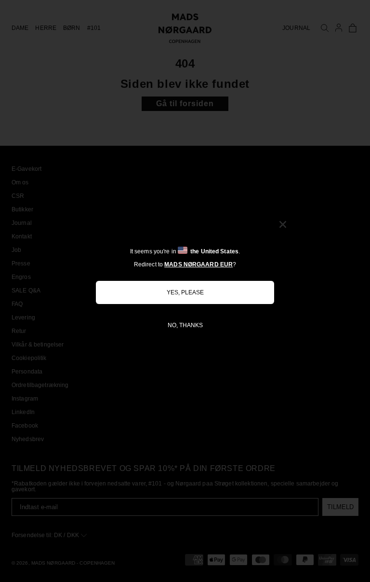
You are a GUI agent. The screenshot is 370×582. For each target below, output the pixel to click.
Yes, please (185, 292)
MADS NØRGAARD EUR (198, 264)
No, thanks (185, 325)
